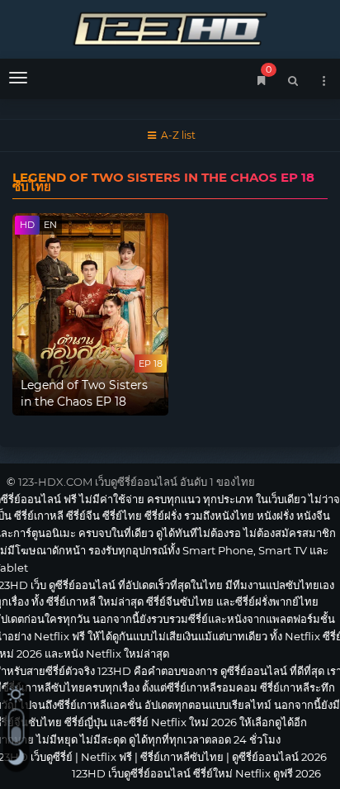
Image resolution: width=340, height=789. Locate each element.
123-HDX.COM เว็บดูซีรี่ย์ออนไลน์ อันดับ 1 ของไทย (136, 481)
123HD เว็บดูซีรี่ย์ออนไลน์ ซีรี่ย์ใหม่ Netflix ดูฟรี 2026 (170, 26)
